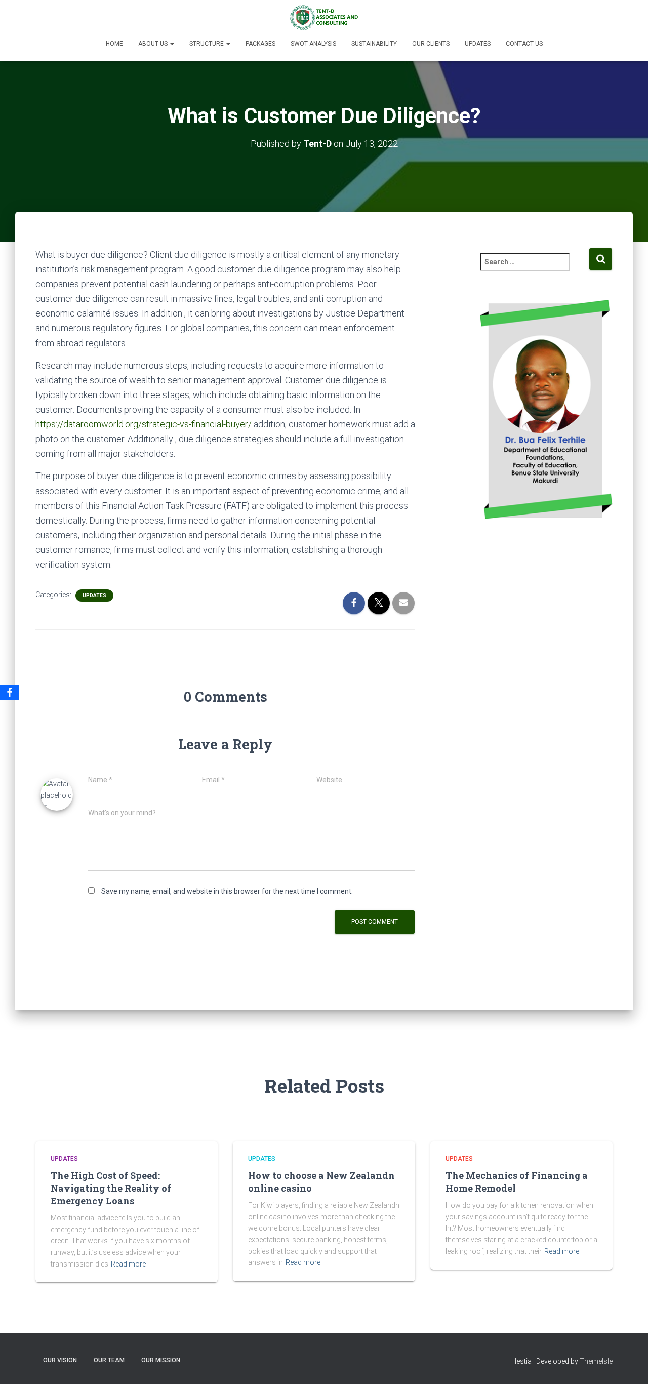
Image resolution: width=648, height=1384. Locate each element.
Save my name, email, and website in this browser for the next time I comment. (227, 891)
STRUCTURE (207, 43)
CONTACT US (524, 43)
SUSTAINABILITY (374, 43)
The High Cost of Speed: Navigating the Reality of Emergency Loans (111, 1188)
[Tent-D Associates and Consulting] (323, 17)
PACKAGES (260, 43)
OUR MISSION (160, 1360)
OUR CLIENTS (431, 43)
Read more (128, 1264)
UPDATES (478, 43)
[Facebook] (9, 692)
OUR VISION (60, 1360)
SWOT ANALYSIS (313, 43)
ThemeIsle (596, 1361)
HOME (114, 43)
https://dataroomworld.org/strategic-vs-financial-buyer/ (143, 424)
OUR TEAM (109, 1360)
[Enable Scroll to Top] (628, 1363)
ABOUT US (153, 43)
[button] (171, 43)
